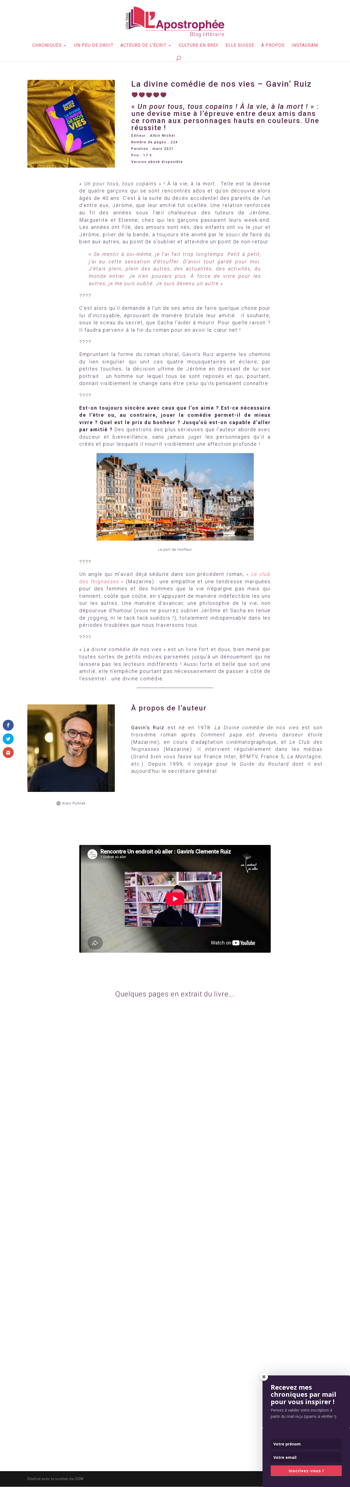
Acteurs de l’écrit (143, 45)
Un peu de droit (93, 45)
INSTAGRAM (304, 45)
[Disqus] (175, 1235)
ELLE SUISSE (240, 45)
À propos (273, 45)
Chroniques (47, 45)
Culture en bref (199, 45)
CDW (79, 1479)
